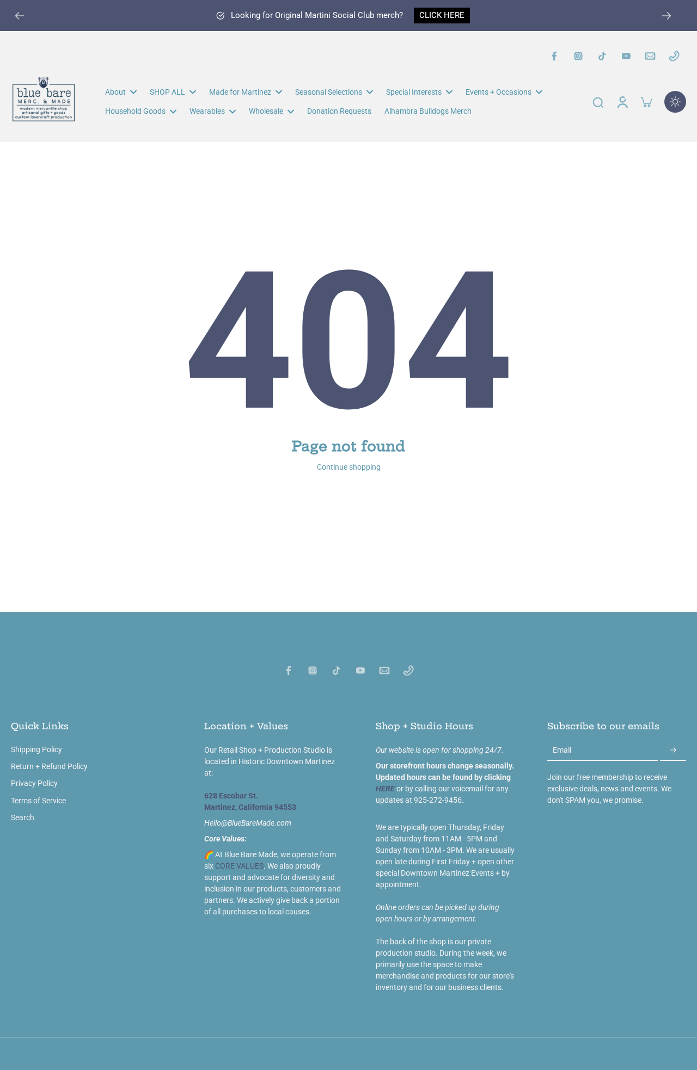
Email (562, 750)
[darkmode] (675, 102)
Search (22, 817)
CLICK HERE (441, 15)
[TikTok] (602, 56)
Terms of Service (38, 800)
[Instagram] (578, 56)
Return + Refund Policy (49, 766)
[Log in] (622, 102)
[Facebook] (554, 56)
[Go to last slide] (19, 16)
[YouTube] (626, 56)
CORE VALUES (239, 866)
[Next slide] (666, 16)
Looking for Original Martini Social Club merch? (317, 15)
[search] (598, 102)
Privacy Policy (34, 783)
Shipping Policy (36, 749)
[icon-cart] (646, 102)
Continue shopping (349, 467)
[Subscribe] (673, 750)
